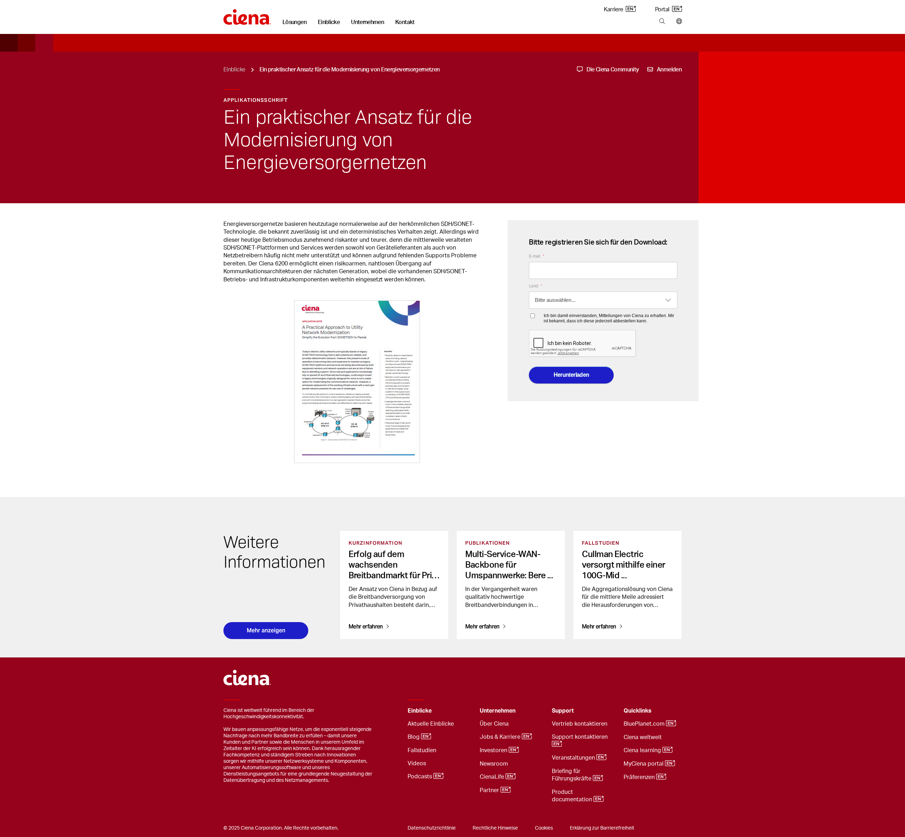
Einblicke (329, 22)
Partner (490, 791)
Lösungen (294, 22)
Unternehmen (367, 22)
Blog (414, 737)
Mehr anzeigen (266, 630)
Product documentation (573, 795)
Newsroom (494, 764)
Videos (417, 763)
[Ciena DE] (247, 14)
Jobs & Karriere (501, 737)
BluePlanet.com (645, 724)
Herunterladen (571, 375)
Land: (535, 285)
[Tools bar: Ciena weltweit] (677, 21)
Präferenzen (640, 777)
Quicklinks (638, 711)
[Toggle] (463, 711)
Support (563, 711)
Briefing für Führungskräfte (572, 775)
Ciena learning (643, 751)
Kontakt (405, 22)
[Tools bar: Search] (661, 21)
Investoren (494, 751)
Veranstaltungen (574, 758)
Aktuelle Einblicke (431, 724)
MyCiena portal (644, 764)
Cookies (544, 828)
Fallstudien (422, 750)
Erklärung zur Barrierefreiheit (602, 828)
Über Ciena (494, 724)
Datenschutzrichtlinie (432, 828)
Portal (663, 9)
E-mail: (536, 256)
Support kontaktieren (580, 737)
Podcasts (420, 777)
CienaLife (493, 777)
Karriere (614, 9)
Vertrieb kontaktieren (579, 724)
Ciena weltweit (643, 737)
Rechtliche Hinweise (495, 828)
